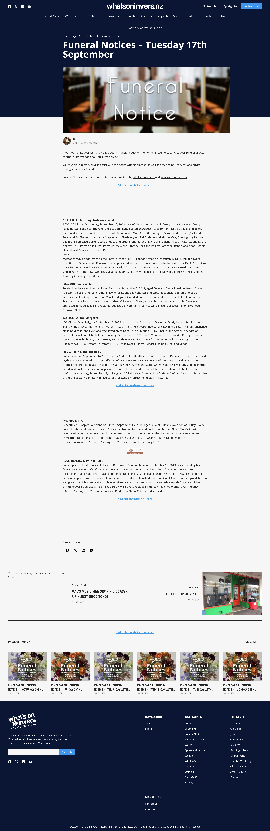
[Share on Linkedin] (83, 550)
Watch (188, 745)
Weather (189, 756)
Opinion (189, 772)
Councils (129, 16)
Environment (237, 756)
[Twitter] (16, 6)
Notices (77, 138)
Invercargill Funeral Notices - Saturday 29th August (24, 688)
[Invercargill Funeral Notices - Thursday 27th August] (113, 667)
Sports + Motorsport (196, 750)
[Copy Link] (91, 550)
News (188, 723)
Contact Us (151, 804)
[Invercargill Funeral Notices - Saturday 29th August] (27, 667)
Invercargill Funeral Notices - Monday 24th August (238, 688)
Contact (221, 16)
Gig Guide (235, 729)
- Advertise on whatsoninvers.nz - (146, 28)
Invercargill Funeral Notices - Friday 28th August (66, 688)
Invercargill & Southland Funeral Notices (91, 36)
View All (251, 641)
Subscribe (251, 6)
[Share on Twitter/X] (75, 550)
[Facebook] (9, 6)
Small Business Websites (186, 826)
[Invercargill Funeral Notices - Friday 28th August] (70, 667)
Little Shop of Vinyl (181, 594)
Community (111, 16)
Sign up (149, 723)
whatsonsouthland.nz (174, 177)
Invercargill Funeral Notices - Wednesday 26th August (155, 688)
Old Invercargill (238, 766)
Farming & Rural (239, 750)
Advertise (150, 809)
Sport (177, 16)
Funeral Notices (193, 734)
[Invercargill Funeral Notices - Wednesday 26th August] (156, 667)
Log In (148, 729)
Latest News (52, 16)
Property (162, 16)
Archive (189, 783)
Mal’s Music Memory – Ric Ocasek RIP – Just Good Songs (100, 594)
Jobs (232, 734)
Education (235, 777)
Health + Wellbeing (240, 761)
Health (190, 16)
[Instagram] (22, 6)
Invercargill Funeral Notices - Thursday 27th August (111, 688)
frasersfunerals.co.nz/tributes (81, 442)
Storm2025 (191, 777)
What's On (72, 16)
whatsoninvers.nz (144, 177)
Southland (91, 16)
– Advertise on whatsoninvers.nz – (135, 185)
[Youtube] (29, 6)
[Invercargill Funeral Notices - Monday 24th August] (242, 667)
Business (146, 16)
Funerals (205, 16)
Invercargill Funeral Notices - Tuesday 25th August (196, 688)
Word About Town (195, 739)
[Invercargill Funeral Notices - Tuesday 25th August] (199, 667)
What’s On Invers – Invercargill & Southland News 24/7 (108, 826)
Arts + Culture (238, 772)
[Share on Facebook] (67, 550)
